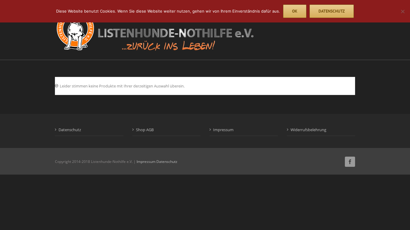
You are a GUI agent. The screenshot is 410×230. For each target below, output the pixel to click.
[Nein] (402, 11)
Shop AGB (145, 129)
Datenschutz (70, 129)
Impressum (223, 129)
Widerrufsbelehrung (308, 129)
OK (294, 11)
